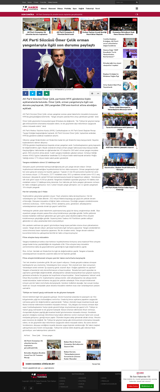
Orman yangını (47, 335)
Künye (24, 2)
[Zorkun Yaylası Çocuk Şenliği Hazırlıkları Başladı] (94, 20)
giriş (42, 368)
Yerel (97, 8)
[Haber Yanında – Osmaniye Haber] (140, 374)
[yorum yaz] (47, 93)
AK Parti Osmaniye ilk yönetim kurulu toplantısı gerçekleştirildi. (59, 14)
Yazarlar (30, 2)
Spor (75, 8)
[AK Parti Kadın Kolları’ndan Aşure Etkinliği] (119, 175)
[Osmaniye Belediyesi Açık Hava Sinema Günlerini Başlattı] (123, 20)
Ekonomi (52, 8)
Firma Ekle (43, 2)
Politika (67, 8)
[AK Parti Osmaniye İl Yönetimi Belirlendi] (65, 20)
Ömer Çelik (36, 335)
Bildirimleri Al (147, 386)
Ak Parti (27, 335)
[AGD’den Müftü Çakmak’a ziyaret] (119, 135)
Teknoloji (90, 8)
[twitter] (32, 93)
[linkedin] (40, 93)
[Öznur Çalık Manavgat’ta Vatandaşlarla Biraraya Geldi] (119, 95)
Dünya (60, 8)
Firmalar (36, 2)
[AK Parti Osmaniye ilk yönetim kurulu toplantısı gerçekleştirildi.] (36, 20)
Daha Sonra (133, 386)
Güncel (44, 8)
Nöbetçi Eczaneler (53, 2)
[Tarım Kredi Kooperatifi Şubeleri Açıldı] (119, 115)
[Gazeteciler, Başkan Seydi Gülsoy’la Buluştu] (119, 155)
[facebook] (25, 93)
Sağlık (81, 8)
